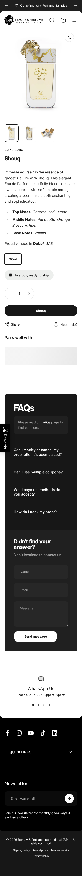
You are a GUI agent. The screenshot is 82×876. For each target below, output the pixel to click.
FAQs (46, 422)
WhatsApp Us (41, 688)
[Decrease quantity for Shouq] (9, 293)
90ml (13, 259)
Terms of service (60, 850)
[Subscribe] (69, 798)
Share (15, 324)
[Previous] (6, 5)
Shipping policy (21, 850)
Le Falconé (14, 149)
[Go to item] (12, 133)
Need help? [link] (68, 324)
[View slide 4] (49, 705)
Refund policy (40, 850)
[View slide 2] (38, 705)
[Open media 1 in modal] (69, 37)
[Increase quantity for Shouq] (29, 293)
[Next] (76, 5)
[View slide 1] (33, 705)
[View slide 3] (43, 705)
